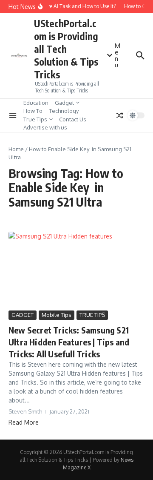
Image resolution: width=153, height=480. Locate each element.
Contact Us (72, 119)
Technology (64, 110)
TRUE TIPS (92, 314)
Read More (23, 422)
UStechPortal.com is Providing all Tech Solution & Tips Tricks (66, 48)
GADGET (22, 314)
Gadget (64, 102)
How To (32, 110)
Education (35, 102)
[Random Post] (119, 115)
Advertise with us (45, 127)
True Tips (35, 119)
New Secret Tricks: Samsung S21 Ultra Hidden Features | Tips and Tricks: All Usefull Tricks (68, 342)
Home (16, 149)
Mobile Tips (56, 314)
